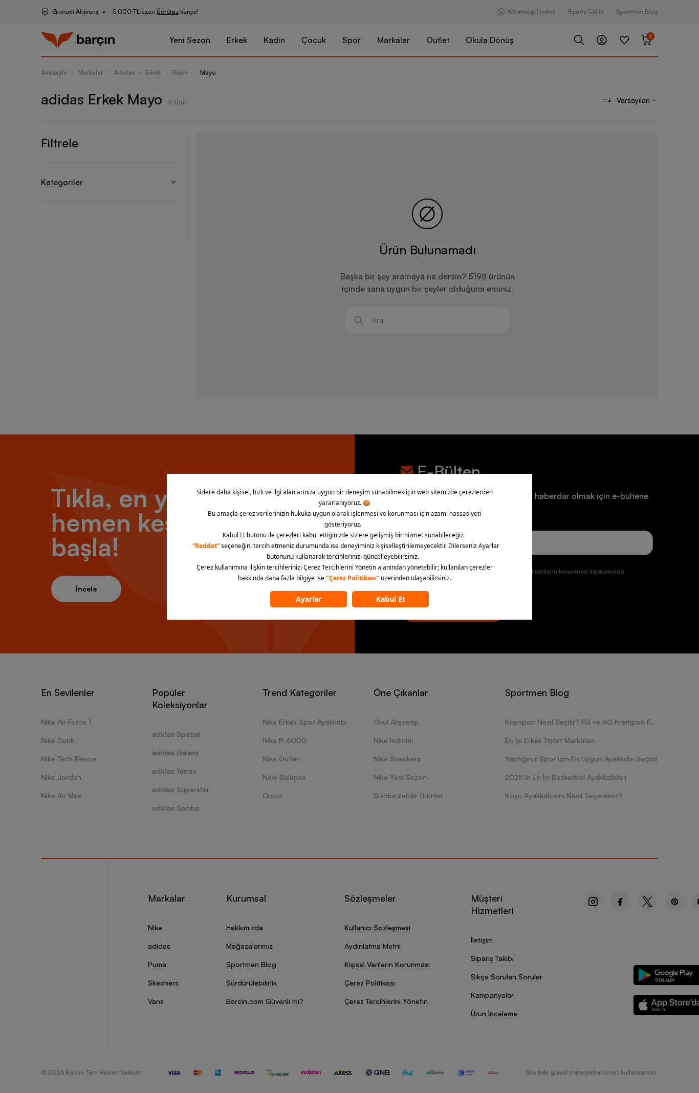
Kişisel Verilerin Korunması (387, 964)
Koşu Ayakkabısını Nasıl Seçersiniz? (563, 795)
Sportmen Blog (637, 11)
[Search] (579, 40)
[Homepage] (78, 40)
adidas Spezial (176, 734)
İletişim (482, 939)
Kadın (274, 40)
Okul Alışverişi (396, 721)
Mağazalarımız (249, 946)
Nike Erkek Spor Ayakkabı (305, 721)
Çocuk (313, 40)
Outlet (437, 40)
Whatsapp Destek (531, 11)
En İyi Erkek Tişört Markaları (549, 740)
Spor (351, 40)
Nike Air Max (61, 795)
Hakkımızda (244, 927)
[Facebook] (619, 901)
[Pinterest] (674, 901)
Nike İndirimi (393, 740)
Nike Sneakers (397, 758)
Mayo (207, 72)
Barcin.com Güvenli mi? (264, 1001)
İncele (86, 588)
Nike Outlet (281, 758)
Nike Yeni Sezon (400, 777)
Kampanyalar (492, 995)
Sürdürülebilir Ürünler (408, 795)
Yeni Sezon (189, 40)
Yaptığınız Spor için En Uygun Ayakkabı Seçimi (581, 758)
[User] (602, 40)
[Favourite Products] (624, 40)
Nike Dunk (57, 740)
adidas (159, 946)
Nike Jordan (61, 777)
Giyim (180, 72)
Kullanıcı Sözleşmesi (377, 927)
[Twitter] (647, 901)
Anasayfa (54, 72)
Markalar (393, 40)
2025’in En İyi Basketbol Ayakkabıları (565, 777)
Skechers (163, 982)
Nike (155, 927)
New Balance (284, 777)
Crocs (272, 795)
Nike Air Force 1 (66, 721)
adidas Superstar (180, 789)
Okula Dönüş (490, 40)
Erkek (237, 40)
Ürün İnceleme (494, 1013)
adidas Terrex (174, 771)
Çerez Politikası (369, 982)
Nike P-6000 (285, 740)
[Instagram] (592, 901)
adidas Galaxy (175, 752)
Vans (156, 1001)
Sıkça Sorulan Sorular (506, 976)
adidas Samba (176, 807)
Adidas (124, 72)
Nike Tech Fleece (68, 758)
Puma (157, 964)
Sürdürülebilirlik (251, 982)
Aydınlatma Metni (372, 946)
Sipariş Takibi (585, 11)
